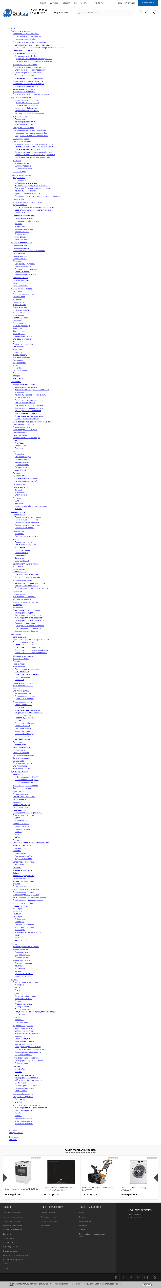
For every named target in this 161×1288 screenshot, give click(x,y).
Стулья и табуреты (22, 957)
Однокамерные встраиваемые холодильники (33, 61)
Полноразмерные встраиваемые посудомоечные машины (39, 48)
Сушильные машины (21, 139)
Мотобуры (17, 605)
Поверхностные (21, 553)
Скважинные (20, 555)
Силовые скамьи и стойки (23, 881)
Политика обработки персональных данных (92, 1235)
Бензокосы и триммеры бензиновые (30, 583)
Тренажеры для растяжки (23, 876)
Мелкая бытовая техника (21, 243)
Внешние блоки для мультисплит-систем (31, 186)
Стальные (19, 448)
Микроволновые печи (22, 310)
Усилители (19, 1020)
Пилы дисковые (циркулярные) (28, 669)
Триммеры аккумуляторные (26, 586)
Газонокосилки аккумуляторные (28, 517)
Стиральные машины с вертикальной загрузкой (34, 152)
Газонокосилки (19, 515)
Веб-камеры (20, 919)
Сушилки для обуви (21, 280)
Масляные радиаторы (24, 229)
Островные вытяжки (23, 169)
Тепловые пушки (21, 234)
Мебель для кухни (20, 949)
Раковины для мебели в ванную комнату (31, 506)
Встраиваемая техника (20, 31)
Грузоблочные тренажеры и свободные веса (31, 843)
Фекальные (19, 558)
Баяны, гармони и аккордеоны (25, 982)
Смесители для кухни (21, 427)
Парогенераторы (20, 256)
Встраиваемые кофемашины (25, 65)
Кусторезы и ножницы (22, 599)
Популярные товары (48, 1213)
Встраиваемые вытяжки (23, 51)
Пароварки (17, 320)
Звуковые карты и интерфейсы (27, 1034)
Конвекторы (20, 226)
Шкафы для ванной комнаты (27, 419)
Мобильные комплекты (24, 1041)
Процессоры (20, 1014)
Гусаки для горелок (23, 707)
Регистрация (129, 3)
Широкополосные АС (23, 1055)
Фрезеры (16, 688)
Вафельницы (18, 347)
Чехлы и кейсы (21, 1091)
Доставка (54, 3)
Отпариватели (19, 253)
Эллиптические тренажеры (24, 797)
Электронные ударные (24, 1121)
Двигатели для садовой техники (26, 564)
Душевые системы (22, 462)
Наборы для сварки (23, 715)
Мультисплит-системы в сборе (27, 193)
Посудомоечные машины (23, 128)
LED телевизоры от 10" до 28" (26, 777)
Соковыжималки (20, 323)
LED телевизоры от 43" (24, 782)
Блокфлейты (20, 1069)
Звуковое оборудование (23, 1026)
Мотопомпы (18, 607)
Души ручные (20, 470)
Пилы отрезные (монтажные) (27, 674)
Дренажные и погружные (25, 545)
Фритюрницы (18, 331)
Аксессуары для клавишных (26, 1078)
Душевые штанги (22, 467)
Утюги (15, 283)
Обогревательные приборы (24, 216)
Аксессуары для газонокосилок (28, 615)
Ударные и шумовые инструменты (27, 1105)
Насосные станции (22, 550)
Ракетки (18, 832)
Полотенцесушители (21, 487)
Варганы (18, 1072)
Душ (14, 451)
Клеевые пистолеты (21, 659)
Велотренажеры (19, 799)
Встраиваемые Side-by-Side (26, 56)
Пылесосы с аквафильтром (26, 269)
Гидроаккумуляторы (23, 542)
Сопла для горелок (22, 736)
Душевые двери (19, 473)
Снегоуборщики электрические (27, 577)
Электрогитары (21, 1022)
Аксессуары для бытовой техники (25, 889)
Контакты (99, 3)
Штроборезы (18, 761)
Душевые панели (22, 459)
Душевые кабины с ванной (26, 481)
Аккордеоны (20, 985)
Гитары (16, 993)
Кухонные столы (22, 952)
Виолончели (20, 1099)
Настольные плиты (21, 318)
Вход (120, 3)
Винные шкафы (19, 172)
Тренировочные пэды (23, 1118)
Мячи (17, 834)
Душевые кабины (20, 476)
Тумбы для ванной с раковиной (28, 411)
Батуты (18, 818)
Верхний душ (20, 454)
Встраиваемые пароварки (24, 92)
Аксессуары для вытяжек (23, 892)
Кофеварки (17, 299)
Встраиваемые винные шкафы (25, 86)
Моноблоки (17, 911)
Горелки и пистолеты (23, 705)
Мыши (17, 935)
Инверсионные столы (22, 845)
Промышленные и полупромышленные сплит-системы (37, 196)
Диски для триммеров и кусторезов (29, 626)
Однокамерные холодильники (27, 105)
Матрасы (19, 971)
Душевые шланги (22, 465)
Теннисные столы (22, 826)
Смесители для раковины (23, 424)
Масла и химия (19, 569)
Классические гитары (24, 1004)
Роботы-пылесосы (22, 272)
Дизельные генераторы (24, 699)
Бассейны (17, 851)
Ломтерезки (18, 360)
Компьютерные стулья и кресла (26, 947)
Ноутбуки (17, 914)
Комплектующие (21, 392)
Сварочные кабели (22, 726)
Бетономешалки (19, 637)
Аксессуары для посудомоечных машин (29, 897)
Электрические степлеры (23, 686)
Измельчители (19, 297)
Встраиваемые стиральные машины (28, 78)
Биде (17, 501)
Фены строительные (21, 758)
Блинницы (17, 342)
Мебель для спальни (21, 961)
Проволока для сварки (24, 718)
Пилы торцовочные (23, 677)
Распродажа (45, 1225)
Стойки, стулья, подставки (26, 1085)
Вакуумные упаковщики (23, 344)
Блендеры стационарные (23, 294)
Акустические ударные (24, 1110)
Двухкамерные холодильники (27, 103)
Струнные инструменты (23, 1097)
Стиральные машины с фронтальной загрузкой (34, 147)
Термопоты (17, 328)
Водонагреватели (20, 205)
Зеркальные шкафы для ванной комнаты (32, 390)
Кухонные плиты (20, 117)
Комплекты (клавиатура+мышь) (28, 932)
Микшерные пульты (23, 1039)
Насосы (16, 540)
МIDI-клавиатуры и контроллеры (28, 1080)
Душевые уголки (20, 484)
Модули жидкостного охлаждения (29, 713)
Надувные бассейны (23, 859)
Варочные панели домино (25, 75)
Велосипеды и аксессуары (24, 862)
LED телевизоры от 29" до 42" (26, 780)
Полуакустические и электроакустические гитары (35, 1012)
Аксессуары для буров (24, 613)
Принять (147, 1285)
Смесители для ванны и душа (25, 430)
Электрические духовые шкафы (28, 36)
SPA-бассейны (21, 853)
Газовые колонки (22, 213)
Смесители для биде (21, 432)
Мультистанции (19, 848)
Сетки (17, 837)
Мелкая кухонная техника (21, 289)
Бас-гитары (19, 1001)
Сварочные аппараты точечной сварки (31, 653)
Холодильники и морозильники (26, 100)
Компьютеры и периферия (22, 903)
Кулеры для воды (20, 355)
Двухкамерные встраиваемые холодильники (33, 59)
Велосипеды (20, 865)
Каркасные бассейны (23, 856)
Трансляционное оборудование (28, 1052)
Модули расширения (23, 1044)
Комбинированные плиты (25, 122)
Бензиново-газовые (23, 693)
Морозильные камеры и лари (27, 111)
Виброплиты (18, 742)
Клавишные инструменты (23, 1075)
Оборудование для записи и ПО (28, 1047)
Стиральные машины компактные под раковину (35, 155)
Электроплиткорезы (21, 769)
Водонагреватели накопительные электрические (35, 207)
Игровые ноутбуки (20, 906)
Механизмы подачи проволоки (27, 710)
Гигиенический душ (23, 457)
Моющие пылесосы (23, 267)
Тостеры (16, 376)
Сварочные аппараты (24, 645)
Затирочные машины (21, 747)
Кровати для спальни (24, 968)
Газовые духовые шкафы (25, 39)
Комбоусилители (22, 1007)
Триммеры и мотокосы (22, 580)
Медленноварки (19, 363)
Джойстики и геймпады (24, 927)
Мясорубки (17, 368)
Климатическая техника (21, 175)
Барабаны (19, 1113)
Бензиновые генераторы (25, 696)
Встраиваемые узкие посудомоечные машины (34, 45)
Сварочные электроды (24, 734)
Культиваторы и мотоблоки (24, 597)
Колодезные (20, 547)
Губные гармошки (22, 1063)
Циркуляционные (22, 561)
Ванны (15, 440)
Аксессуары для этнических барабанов (31, 1108)
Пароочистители (20, 259)
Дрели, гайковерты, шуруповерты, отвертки (31, 640)
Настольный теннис (21, 824)
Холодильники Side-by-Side (26, 108)
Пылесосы (17, 261)
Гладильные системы (21, 248)
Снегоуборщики (19, 572)
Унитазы (18, 509)
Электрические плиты (24, 124)
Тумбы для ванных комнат (26, 413)
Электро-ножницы (20, 766)
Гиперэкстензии (19, 840)
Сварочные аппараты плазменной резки (31, 650)
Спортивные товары (19, 791)
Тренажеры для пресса (22, 870)
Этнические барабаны (24, 1124)
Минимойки (18, 567)
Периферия (17, 916)
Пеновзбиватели (20, 371)
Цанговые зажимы (22, 739)
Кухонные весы (19, 305)
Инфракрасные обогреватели (27, 221)
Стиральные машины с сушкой (27, 149)
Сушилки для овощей (21, 326)
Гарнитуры (19, 922)
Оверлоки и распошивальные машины (29, 251)
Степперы (17, 802)
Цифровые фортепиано (24, 1088)
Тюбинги (16, 873)
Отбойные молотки (21, 753)
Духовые (16, 1066)
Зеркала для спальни (23, 963)
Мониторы (17, 909)
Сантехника (16, 382)
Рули (17, 938)
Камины (18, 224)
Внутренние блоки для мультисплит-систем (33, 188)
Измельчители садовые (22, 594)
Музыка (14, 980)
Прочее (18, 720)
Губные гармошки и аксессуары (26, 1058)
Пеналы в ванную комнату (26, 400)
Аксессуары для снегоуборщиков (28, 618)
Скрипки (18, 1102)
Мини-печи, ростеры (21, 313)
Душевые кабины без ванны (26, 478)
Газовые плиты (21, 119)
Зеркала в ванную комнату (26, 387)
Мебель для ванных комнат (24, 384)
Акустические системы (24, 1028)
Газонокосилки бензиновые (26, 520)
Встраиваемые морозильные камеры (28, 84)
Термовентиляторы (23, 240)
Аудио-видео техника (19, 772)
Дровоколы (18, 591)
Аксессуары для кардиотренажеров (28, 813)
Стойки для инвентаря (22, 878)
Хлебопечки (18, 378)
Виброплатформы (20, 807)
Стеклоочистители (20, 278)
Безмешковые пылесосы (25, 264)
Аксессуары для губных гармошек (29, 1061)
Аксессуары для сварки (22, 702)
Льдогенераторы (20, 307)
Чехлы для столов (22, 829)
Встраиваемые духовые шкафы (26, 34)
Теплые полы (20, 237)
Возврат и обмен (70, 3)
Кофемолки (17, 352)
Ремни (17, 990)
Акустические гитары (23, 999)
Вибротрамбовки (20, 745)
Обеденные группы (22, 955)
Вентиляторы (18, 199)
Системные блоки (20, 941)
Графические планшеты (24, 924)
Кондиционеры (19, 178)
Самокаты (17, 868)
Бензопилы (19, 534)
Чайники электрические (22, 336)
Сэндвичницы (18, 373)
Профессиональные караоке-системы (30, 1049)
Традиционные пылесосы (25, 274)
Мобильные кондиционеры (26, 183)
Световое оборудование (23, 1094)
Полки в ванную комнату (25, 403)
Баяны (17, 987)
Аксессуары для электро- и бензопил (30, 620)
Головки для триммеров (25, 623)
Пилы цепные (18, 531)
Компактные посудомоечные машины (30, 130)
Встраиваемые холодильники (25, 53)
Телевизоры (18, 774)
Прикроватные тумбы (24, 974)
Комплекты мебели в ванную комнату (30, 395)
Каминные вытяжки (23, 163)
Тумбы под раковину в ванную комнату (31, 416)
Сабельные (19, 680)
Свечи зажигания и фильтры (26, 631)
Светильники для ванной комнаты (29, 405)
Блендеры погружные (22, 339)
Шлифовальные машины (23, 656)
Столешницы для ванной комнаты (29, 408)
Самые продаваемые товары (80, 1150)
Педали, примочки (22, 1009)
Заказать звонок (148, 3)
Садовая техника (18, 512)
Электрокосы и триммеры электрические (32, 588)
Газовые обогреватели (24, 218)
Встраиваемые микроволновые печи (28, 81)
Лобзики (16, 661)
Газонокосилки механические (27, 522)
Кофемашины (18, 302)
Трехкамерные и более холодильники (30, 113)
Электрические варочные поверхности (31, 70)
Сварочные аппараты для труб (27, 647)
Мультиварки (18, 315)
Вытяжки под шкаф (23, 166)
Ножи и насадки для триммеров (28, 628)
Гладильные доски (20, 245)
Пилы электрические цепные (26, 536)
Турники (16, 884)
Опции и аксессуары (21, 886)
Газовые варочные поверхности (28, 73)
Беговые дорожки (20, 794)
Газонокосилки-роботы (24, 528)
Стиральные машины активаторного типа (32, 157)
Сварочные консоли (23, 728)
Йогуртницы (18, 349)
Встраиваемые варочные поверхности (29, 67)
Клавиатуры (20, 930)
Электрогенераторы (21, 691)
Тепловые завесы (22, 232)
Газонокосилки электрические (27, 525)
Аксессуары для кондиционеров (26, 895)
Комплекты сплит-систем (25, 191)
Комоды (18, 966)
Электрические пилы (21, 667)
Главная (42, 3)
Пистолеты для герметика (23, 683)
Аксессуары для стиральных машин (28, 900)
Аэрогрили (17, 291)
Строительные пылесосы (23, 755)
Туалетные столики (23, 976)
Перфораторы (19, 664)
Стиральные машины (22, 142)
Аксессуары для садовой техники (26, 610)
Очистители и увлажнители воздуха (27, 202)
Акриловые (19, 443)
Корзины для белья (23, 398)
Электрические (21, 495)
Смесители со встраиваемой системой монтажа (32, 422)
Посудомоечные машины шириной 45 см (31, 133)
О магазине (85, 3)
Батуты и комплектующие (23, 815)
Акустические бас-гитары (25, 996)
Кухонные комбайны (21, 357)
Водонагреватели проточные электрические (33, 210)
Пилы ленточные (22, 672)
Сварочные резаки (22, 731)
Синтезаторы (20, 1083)
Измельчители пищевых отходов (26, 438)
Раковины (19, 503)
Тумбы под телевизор (22, 788)
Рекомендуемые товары (50, 1221)
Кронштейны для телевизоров (25, 786)
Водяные (18, 490)
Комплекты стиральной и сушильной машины (34, 144)
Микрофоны (20, 1036)
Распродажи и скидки (49, 1217)
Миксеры (17, 365)
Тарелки (18, 1116)
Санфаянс (17, 498)
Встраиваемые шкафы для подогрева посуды (32, 94)
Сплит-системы (21, 180)
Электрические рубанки (22, 763)
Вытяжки (17, 161)
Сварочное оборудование (23, 642)
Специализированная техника (25, 602)
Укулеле (18, 1017)
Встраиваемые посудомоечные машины (29, 42)
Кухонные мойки (20, 435)
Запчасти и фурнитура (24, 1031)
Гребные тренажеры (21, 805)
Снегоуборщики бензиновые (26, 574)
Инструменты (16, 634)
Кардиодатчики (19, 810)
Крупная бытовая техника (22, 97)
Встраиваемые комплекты (24, 89)
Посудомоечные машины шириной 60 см (31, 136)
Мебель (14, 944)
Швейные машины (20, 286)
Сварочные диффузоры (24, 723)
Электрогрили (19, 334)
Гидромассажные (22, 446)
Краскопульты (19, 750)
